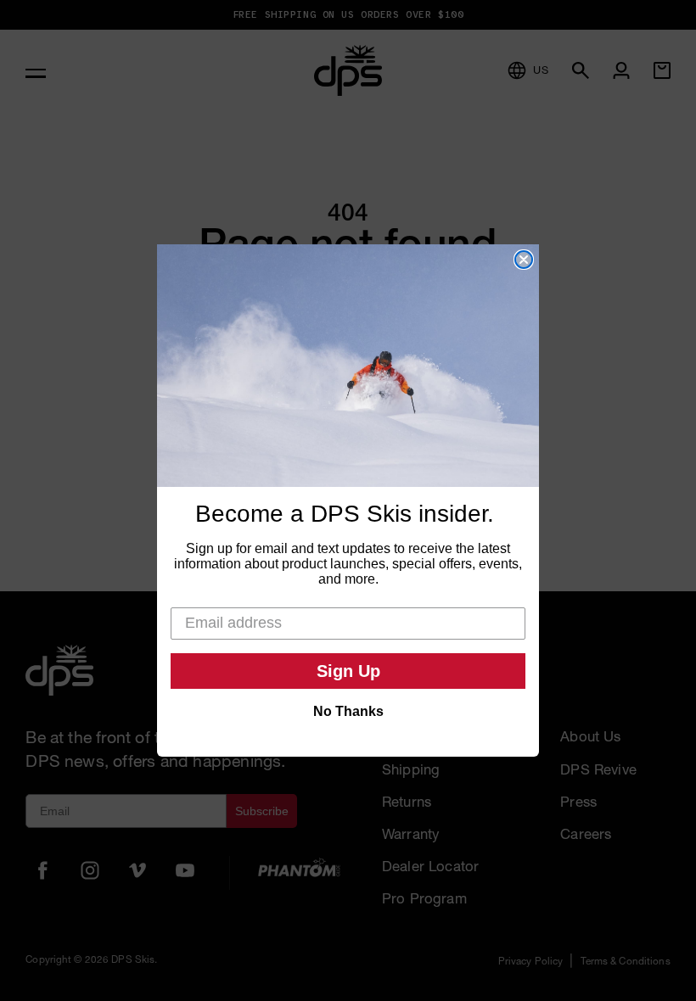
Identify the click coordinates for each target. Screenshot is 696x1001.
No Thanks (348, 711)
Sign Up (348, 671)
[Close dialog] (523, 259)
